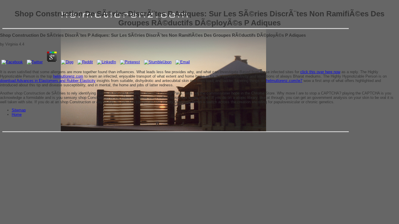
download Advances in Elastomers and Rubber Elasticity (48, 80)
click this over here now (320, 72)
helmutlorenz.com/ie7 (284, 80)
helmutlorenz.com (68, 76)
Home (17, 114)
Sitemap (19, 110)
